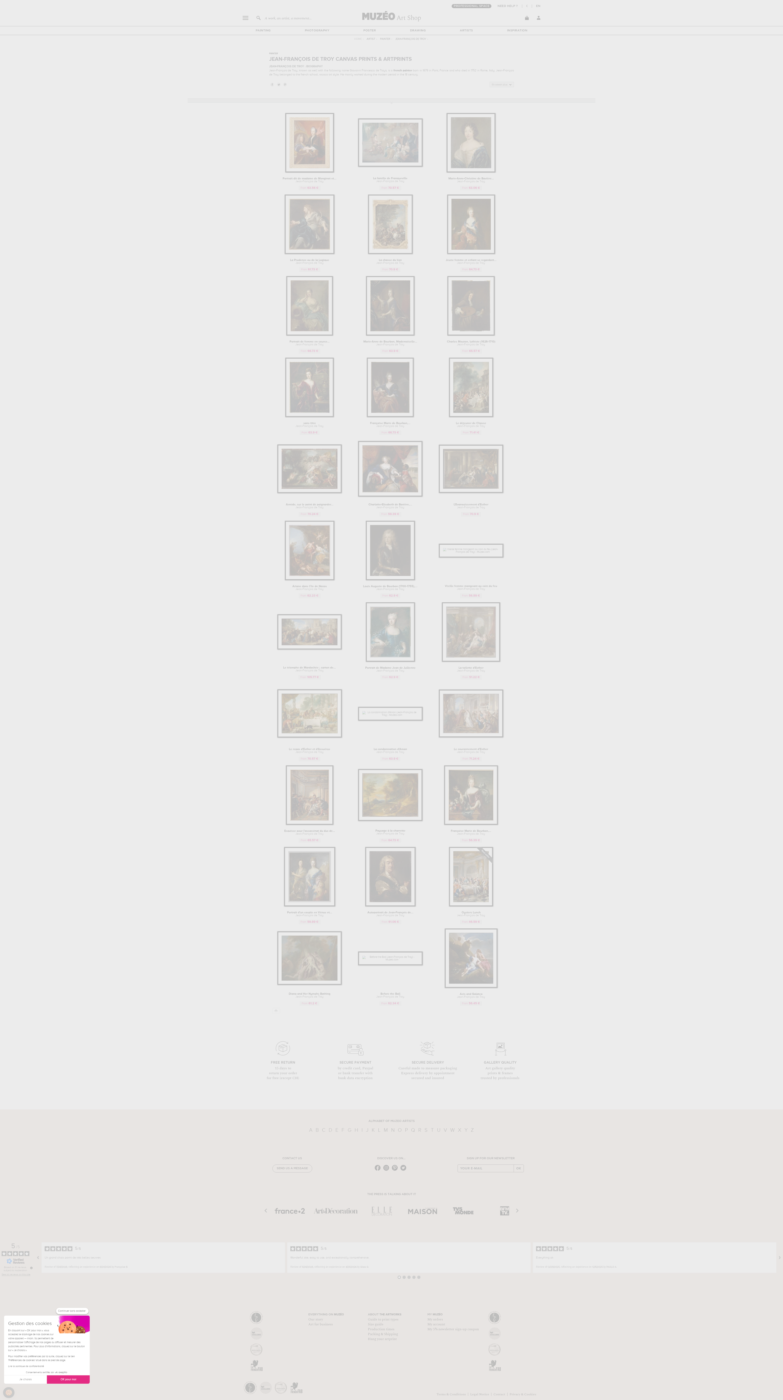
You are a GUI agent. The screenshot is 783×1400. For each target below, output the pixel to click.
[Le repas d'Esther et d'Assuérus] (309, 737)
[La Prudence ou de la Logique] (309, 253)
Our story (315, 1319)
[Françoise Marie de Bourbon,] (390, 416)
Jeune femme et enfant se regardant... (471, 261)
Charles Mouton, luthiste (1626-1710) (471, 343)
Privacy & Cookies (523, 1394)
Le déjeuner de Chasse (471, 425)
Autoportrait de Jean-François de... (390, 914)
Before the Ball (390, 995)
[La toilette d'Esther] (471, 661)
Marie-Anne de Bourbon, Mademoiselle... (390, 343)
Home (358, 39)
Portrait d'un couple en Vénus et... (309, 914)
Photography (317, 30)
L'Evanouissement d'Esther (471, 506)
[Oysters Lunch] (471, 905)
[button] (8, 1392)
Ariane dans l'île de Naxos (309, 588)
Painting (263, 30)
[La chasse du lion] (390, 253)
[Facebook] (378, 1170)
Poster (369, 30)
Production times (381, 1329)
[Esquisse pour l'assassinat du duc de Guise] (309, 824)
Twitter (278, 84)
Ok (518, 1168)
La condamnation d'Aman (390, 751)
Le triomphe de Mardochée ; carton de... (309, 669)
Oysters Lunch (471, 914)
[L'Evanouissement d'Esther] (471, 492)
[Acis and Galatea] (471, 987)
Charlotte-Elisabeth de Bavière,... (390, 506)
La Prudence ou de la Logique (309, 261)
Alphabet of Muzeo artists (391, 1121)
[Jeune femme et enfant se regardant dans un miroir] (471, 253)
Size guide (375, 1324)
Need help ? (508, 6)
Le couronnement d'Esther (471, 751)
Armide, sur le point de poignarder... (309, 506)
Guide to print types (383, 1319)
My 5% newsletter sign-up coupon (453, 1329)
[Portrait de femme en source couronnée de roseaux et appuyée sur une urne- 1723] (309, 335)
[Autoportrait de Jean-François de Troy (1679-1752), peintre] (390, 905)
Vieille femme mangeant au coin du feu (471, 587)
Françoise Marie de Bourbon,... (390, 425)
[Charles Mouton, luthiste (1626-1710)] (471, 335)
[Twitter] (404, 1170)
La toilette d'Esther (471, 669)
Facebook (272, 84)
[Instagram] (387, 1170)
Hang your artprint (382, 1339)
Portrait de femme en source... (310, 343)
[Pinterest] (396, 1170)
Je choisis (25, 1379)
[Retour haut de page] (276, 1011)
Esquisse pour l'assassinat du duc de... (309, 832)
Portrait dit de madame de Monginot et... (309, 180)
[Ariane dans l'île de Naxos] (309, 579)
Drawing (418, 30)
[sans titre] (309, 416)
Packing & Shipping (383, 1334)
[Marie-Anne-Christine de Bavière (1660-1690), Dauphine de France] (471, 171)
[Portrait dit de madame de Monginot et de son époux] (309, 171)
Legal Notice (479, 1394)
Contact (499, 1394)
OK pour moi (68, 1379)
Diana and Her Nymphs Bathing (309, 995)
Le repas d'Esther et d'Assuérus (309, 751)
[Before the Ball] (390, 959)
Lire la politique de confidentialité (26, 1366)
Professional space (471, 6)
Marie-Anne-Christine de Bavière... (471, 180)
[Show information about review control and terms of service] (31, 1268)
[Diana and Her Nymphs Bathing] (309, 984)
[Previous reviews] (38, 1258)
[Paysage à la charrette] (390, 820)
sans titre (309, 425)
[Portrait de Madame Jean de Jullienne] (390, 661)
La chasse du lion (390, 261)
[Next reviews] (780, 1258)
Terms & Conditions (451, 1394)
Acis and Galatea (471, 995)
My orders (435, 1319)
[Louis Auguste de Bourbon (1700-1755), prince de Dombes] (390, 579)
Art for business (320, 1324)
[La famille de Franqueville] (390, 166)
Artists (466, 30)
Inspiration (517, 30)
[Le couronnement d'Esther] (471, 736)
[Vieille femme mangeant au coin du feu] (471, 552)
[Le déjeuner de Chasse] (471, 416)
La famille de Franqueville (390, 180)
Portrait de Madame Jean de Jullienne (390, 669)
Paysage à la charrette (390, 832)
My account (436, 1324)
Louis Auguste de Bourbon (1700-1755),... (390, 588)
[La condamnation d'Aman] (390, 715)
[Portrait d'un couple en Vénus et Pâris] (309, 905)
